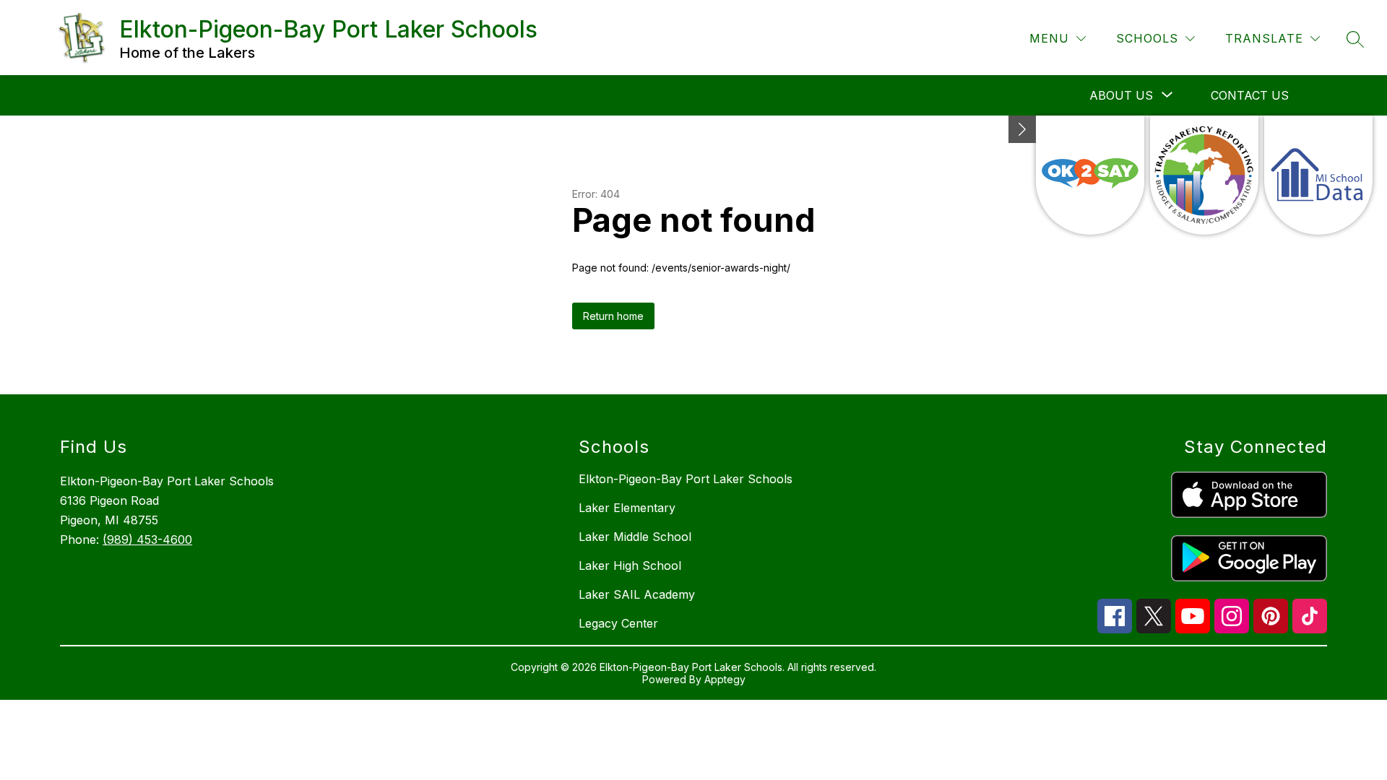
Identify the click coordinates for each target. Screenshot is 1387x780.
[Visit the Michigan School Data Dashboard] (1318, 175)
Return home (613, 316)
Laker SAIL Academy (637, 594)
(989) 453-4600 (147, 539)
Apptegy (725, 679)
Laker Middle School (635, 536)
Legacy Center (618, 623)
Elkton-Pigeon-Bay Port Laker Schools (685, 479)
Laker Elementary (627, 507)
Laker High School (630, 565)
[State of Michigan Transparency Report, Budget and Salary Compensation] (1204, 175)
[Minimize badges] (1022, 129)
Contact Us (1250, 95)
